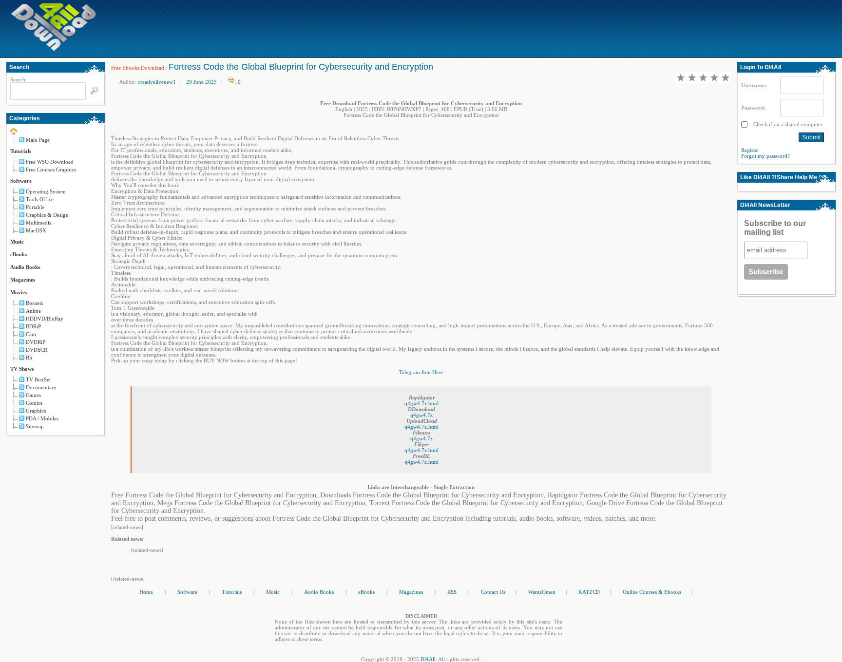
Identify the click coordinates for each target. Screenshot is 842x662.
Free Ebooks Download (137, 68)
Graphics (36, 411)
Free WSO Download (50, 162)
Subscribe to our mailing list (775, 227)
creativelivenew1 (157, 82)
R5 (29, 357)
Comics (34, 403)
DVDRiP (35, 342)
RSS (452, 592)
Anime (33, 311)
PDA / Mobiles (42, 418)
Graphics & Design (47, 215)
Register (750, 150)
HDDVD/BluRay (44, 319)
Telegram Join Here (421, 372)
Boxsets (34, 303)
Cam (31, 334)
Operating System (46, 191)
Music (17, 242)
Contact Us (493, 592)
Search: (18, 79)
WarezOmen (541, 592)
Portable (35, 207)
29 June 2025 (201, 82)
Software (21, 181)
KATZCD (589, 592)
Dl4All (428, 659)
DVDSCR (36, 350)
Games (33, 395)
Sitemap (35, 426)
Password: (753, 108)
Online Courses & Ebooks (652, 592)
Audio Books (25, 267)
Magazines (22, 280)
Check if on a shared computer (787, 124)
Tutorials (20, 151)
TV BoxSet (38, 379)
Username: (753, 85)
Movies (18, 292)
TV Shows (22, 369)
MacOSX (36, 230)
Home (146, 592)
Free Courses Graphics (51, 169)
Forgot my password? (765, 156)
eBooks (18, 254)
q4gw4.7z (421, 415)
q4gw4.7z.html (421, 403)
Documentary (41, 387)
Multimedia (39, 223)
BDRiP (33, 326)
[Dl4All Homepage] (53, 49)
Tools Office (40, 199)
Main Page (38, 140)
